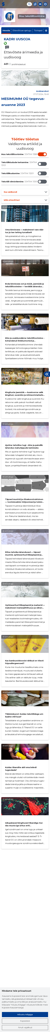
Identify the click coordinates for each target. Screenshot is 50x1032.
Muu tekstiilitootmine (19, 154)
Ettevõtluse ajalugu (22, 30)
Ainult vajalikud (25, 1027)
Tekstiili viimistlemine (19, 181)
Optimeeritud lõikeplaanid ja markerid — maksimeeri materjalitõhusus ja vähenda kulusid (25, 608)
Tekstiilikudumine (17, 173)
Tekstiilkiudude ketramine (19, 163)
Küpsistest (25, 1021)
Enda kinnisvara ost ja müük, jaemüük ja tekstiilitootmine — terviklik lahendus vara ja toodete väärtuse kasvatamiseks (24, 286)
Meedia (6, 30)
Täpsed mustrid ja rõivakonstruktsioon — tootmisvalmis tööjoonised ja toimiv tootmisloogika (24, 502)
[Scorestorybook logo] (3, 4)
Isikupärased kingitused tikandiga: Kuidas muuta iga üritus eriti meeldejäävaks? (24, 825)
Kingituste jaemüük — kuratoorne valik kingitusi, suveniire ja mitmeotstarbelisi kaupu (24, 395)
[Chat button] (35, 4)
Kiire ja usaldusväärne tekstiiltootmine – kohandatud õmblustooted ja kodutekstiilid (24, 341)
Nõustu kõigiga (25, 1014)
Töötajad (38, 30)
